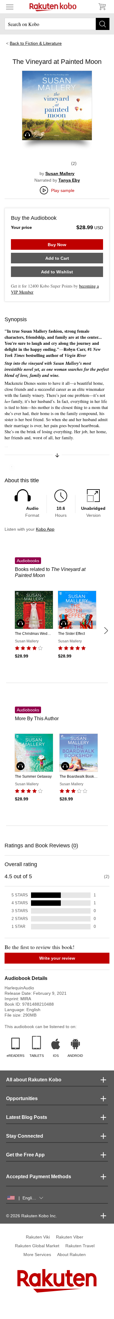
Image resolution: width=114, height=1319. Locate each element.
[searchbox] (57, 24)
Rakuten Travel (80, 1245)
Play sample (62, 190)
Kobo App (45, 529)
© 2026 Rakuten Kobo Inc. (31, 1215)
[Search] (102, 24)
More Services (37, 1254)
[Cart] (101, 6)
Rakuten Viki (38, 1237)
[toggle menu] (10, 6)
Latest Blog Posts (26, 1117)
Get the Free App (25, 1154)
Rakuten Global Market (37, 1245)
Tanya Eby (69, 180)
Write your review (57, 958)
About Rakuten (71, 1254)
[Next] (106, 630)
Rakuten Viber (69, 1237)
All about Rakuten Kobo (33, 1079)
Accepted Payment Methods (38, 1176)
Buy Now (57, 244)
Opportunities (22, 1098)
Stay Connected (24, 1136)
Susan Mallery (59, 173)
